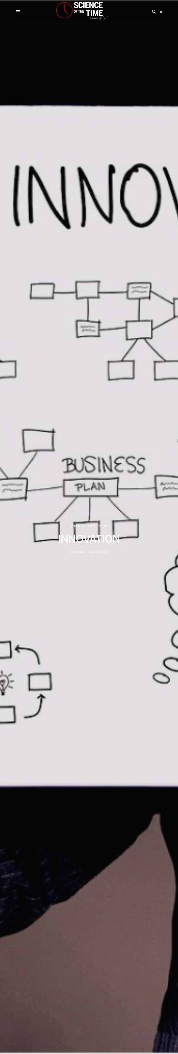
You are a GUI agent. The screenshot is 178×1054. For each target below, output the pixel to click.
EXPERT (92, 526)
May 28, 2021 (77, 551)
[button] (161, 12)
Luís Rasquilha (98, 551)
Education (78, 526)
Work (103, 526)
